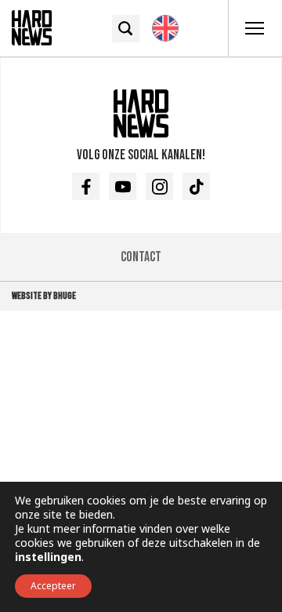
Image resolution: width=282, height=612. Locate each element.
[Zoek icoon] (125, 28)
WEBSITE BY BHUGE (44, 296)
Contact (141, 257)
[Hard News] (32, 26)
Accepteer (53, 585)
